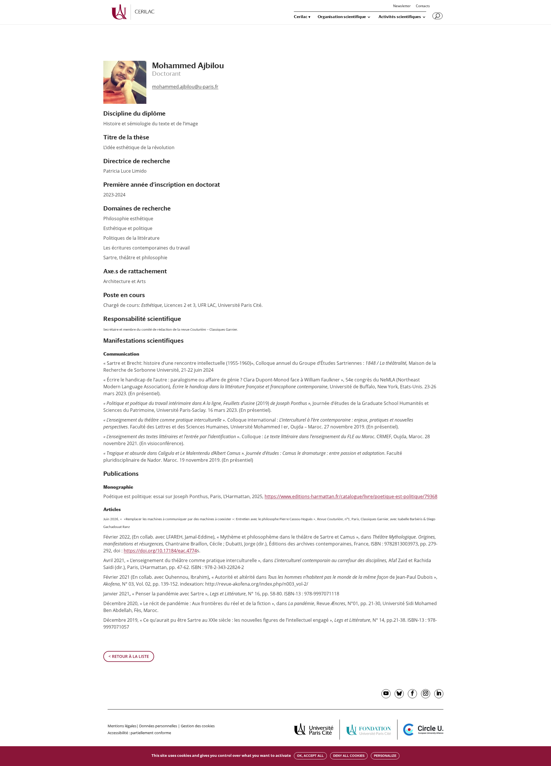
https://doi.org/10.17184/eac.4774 (160, 550)
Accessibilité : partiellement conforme (139, 732)
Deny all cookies (348, 755)
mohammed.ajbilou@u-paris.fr (185, 86)
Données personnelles (158, 725)
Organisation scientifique (342, 17)
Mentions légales (122, 725)
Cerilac (300, 17)
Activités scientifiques (400, 17)
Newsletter (402, 6)
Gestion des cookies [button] (198, 725)
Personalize (385, 755)
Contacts (423, 6)
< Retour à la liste (128, 656)
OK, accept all (310, 755)
